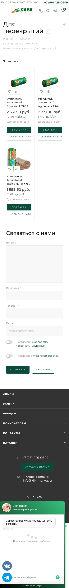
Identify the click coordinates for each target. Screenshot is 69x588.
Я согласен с (37, 355)
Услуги (9, 403)
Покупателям (14, 423)
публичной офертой (45, 355)
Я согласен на (32, 343)
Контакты (11, 433)
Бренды (9, 413)
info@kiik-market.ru (37, 480)
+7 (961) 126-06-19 (56, 2)
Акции (8, 393)
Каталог (10, 442)
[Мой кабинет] (55, 11)
